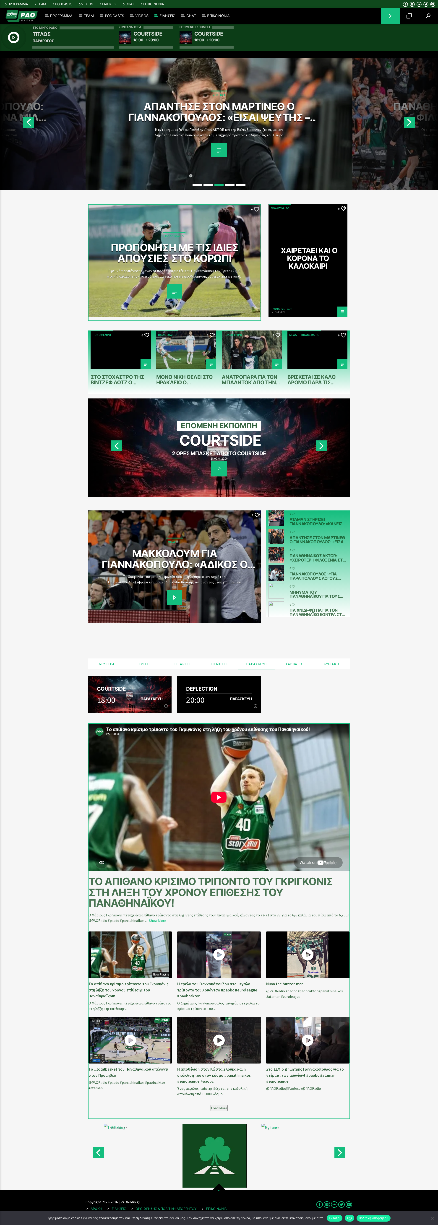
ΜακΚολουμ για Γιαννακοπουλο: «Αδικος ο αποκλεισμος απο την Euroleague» (174, 558)
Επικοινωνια (153, 4)
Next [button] (421, 124)
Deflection (220, 440)
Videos (87, 4)
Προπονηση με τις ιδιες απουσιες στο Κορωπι (174, 252)
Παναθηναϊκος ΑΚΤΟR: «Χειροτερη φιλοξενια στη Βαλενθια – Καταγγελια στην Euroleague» (219, 111)
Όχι (349, 1218)
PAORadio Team (282, 309)
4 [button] (230, 185)
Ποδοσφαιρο (174, 236)
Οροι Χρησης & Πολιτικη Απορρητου (166, 1209)
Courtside (111, 688)
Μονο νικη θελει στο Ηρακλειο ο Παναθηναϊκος (184, 379)
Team (41, 4)
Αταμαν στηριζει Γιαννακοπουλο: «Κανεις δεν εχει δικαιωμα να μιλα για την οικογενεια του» (317, 522)
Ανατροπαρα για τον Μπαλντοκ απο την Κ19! (249, 379)
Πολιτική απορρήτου (373, 1218)
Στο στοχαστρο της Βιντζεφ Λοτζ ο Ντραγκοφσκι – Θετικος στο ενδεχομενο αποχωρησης (117, 379)
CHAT (129, 4)
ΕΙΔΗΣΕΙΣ (119, 1209)
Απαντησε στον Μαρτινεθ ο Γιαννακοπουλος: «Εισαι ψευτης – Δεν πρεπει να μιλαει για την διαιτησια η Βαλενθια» (317, 540)
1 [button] (197, 185)
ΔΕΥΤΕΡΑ (107, 664)
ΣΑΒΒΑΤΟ (294, 664)
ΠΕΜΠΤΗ (219, 664)
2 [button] (208, 185)
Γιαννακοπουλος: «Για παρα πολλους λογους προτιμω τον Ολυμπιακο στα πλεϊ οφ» (315, 576)
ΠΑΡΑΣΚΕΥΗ (256, 664)
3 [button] (219, 185)
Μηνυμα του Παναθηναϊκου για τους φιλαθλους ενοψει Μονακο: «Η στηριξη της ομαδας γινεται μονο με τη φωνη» (315, 594)
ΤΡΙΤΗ (144, 664)
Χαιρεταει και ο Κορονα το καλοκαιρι (309, 258)
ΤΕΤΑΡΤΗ (181, 664)
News (293, 335)
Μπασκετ (218, 95)
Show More (157, 920)
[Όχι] (432, 1218)
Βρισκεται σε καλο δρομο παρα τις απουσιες (311, 379)
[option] (219, 124)
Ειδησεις (109, 4)
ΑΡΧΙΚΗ (96, 1209)
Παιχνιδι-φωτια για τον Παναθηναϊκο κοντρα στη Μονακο (316, 612)
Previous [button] (17, 124)
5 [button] (240, 185)
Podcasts (63, 4)
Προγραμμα (18, 4)
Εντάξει (334, 1218)
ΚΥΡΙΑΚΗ (331, 664)
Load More (219, 1108)
